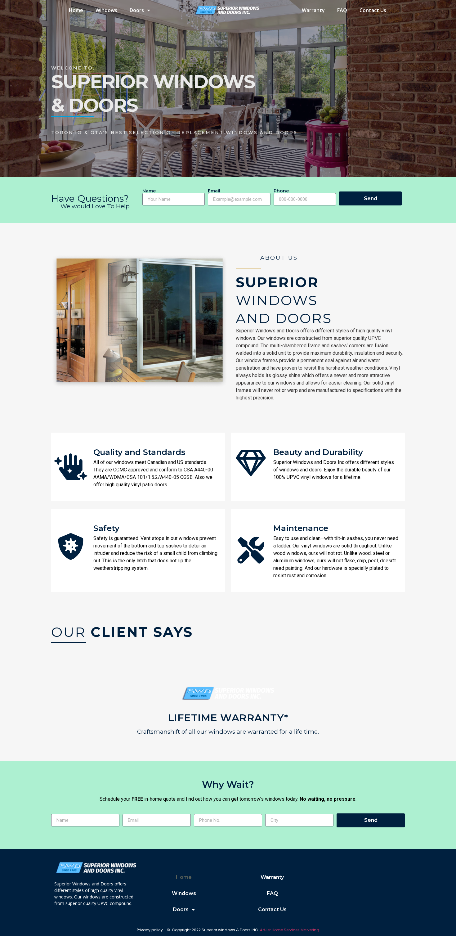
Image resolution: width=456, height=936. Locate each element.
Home (76, 10)
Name (149, 191)
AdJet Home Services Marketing (289, 930)
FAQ (342, 10)
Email (214, 191)
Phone (281, 191)
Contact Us (373, 10)
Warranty (313, 10)
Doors (137, 10)
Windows (106, 10)
